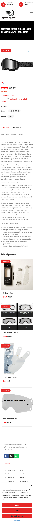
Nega (17, 511)
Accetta (17, 505)
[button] (31, 485)
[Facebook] (6, 456)
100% (10, 116)
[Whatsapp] (16, 456)
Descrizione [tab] (6, 128)
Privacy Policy (17, 520)
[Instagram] (11, 456)
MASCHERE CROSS (14, 111)
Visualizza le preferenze (17, 516)
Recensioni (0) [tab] (17, 128)
